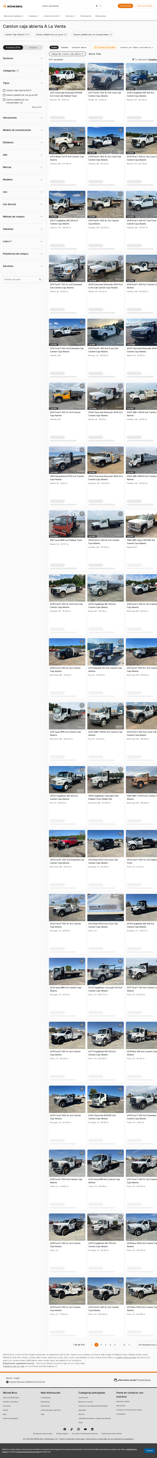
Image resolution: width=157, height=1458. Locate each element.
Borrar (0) (36, 107)
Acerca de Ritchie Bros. (11, 1398)
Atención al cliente (123, 1402)
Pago (43, 1414)
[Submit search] (100, 5)
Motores (81, 1414)
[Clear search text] (96, 5)
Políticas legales (62, 1434)
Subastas (33, 16)
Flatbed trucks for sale (13, 1366)
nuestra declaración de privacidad (27, 1452)
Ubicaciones (100, 16)
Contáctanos (144, 1380)
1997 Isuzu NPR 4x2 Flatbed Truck (66, 540)
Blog (4, 1414)
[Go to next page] (129, 1345)
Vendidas (33, 47)
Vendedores (45, 1402)
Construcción (83, 1398)
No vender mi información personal (85, 1434)
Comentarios (121, 1414)
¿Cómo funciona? (51, 16)
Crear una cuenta (144, 6)
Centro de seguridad (10, 1418)
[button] (17, 34)
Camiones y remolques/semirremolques (93, 1406)
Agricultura (82, 1410)
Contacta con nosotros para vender (129, 1410)
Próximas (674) (13, 47)
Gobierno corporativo (10, 1402)
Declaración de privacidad (42, 1434)
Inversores (7, 1406)
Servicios (69, 16)
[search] (40, 279)
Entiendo (149, 1451)
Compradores (46, 1398)
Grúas (80, 1423)
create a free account (126, 1357)
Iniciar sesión (125, 6)
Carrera (5, 1410)
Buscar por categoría (13, 16)
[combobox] (137, 47)
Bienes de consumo (85, 1402)
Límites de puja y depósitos (51, 1410)
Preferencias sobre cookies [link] (112, 1434)
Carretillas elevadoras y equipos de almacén (94, 1418)
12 (124, 1345)
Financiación (85, 16)
